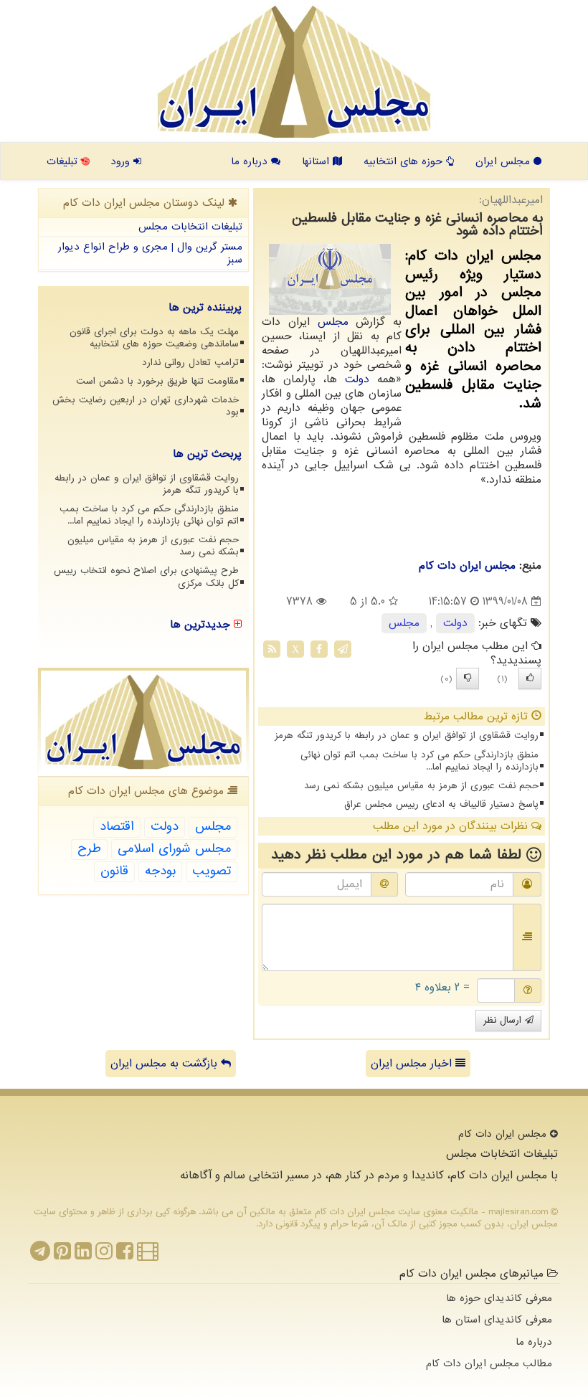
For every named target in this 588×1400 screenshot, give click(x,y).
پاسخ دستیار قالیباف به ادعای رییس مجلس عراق (441, 804)
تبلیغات (64, 161)
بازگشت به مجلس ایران (165, 1063)
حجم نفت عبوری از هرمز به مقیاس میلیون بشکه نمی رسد (421, 786)
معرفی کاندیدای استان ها (497, 1320)
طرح (89, 849)
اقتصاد (117, 826)
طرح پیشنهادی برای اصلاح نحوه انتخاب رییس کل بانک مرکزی (146, 577)
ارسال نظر (504, 1020)
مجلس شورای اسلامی (174, 849)
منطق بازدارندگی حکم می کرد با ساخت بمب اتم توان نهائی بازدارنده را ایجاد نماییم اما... (419, 761)
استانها (317, 161)
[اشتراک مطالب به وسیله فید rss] (272, 649)
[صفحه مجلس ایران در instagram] (104, 1255)
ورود (121, 161)
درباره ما (251, 161)
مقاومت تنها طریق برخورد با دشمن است (157, 381)
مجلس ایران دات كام (467, 565)
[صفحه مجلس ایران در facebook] (124, 1255)
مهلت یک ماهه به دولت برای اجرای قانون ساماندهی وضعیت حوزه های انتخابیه (154, 338)
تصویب (211, 871)
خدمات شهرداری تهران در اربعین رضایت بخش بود (145, 406)
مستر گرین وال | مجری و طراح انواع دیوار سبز (150, 253)
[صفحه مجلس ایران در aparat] (147, 1255)
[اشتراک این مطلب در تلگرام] (343, 649)
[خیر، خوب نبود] (467, 678)
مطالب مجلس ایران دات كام (489, 1363)
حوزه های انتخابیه (405, 161)
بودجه (160, 871)
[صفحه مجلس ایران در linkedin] (83, 1255)
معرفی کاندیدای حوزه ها (499, 1298)
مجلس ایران (504, 161)
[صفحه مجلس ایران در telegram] (40, 1255)
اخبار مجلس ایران (413, 1063)
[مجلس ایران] (294, 71)
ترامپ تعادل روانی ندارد (190, 362)
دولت (357, 379)
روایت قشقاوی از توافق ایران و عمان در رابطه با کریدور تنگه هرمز (407, 735)
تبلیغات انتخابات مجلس (190, 227)
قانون (114, 871)
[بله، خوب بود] (529, 678)
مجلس (333, 322)
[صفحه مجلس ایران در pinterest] (62, 1255)
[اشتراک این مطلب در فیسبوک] (319, 649)
